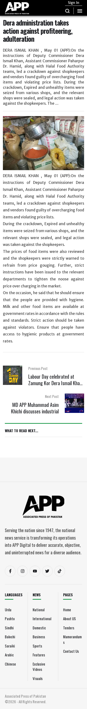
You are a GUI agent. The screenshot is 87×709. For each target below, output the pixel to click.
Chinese (10, 664)
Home (67, 609)
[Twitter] (47, 571)
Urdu (8, 609)
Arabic (9, 654)
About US (69, 618)
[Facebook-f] (10, 571)
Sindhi (9, 627)
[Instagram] (22, 571)
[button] (67, 10)
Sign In (73, 2)
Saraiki (10, 645)
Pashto (10, 618)
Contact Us (71, 651)
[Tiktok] (59, 571)
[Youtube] (34, 571)
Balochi (10, 636)
